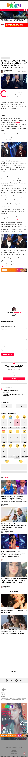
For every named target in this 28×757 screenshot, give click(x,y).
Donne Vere (11, 608)
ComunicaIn (3, 693)
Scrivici (2, 692)
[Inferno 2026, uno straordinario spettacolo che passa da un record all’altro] (6, 15)
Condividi (2, 75)
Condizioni (3, 696)
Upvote (6, 406)
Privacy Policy (4, 688)
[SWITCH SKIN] (24, 10)
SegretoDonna (5, 266)
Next (27, 17)
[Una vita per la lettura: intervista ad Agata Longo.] (14, 601)
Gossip (5, 477)
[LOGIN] (26, 10)
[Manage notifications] (24, 753)
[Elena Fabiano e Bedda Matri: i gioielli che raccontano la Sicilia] (14, 622)
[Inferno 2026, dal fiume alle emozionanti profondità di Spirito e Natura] (19, 15)
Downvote (21, 406)
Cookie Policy (3, 689)
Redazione (3, 686)
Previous (0, 17)
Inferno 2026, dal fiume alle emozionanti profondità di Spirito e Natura (19, 20)
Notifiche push (4, 690)
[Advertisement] (14, 41)
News (16, 629)
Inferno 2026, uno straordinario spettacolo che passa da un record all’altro (6, 20)
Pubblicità (3, 694)
